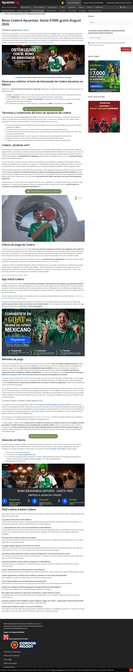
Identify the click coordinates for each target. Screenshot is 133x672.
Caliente (89, 7)
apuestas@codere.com (27, 455)
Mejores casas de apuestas (9, 7)
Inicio (2, 14)
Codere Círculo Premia (42, 417)
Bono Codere (23, 30)
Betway (81, 7)
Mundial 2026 (99, 7)
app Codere (23, 306)
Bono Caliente (62, 11)
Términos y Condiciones (12, 652)
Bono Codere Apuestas (38, 11)
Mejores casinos (25, 7)
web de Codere (25, 95)
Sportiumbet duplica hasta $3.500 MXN (119, 3)
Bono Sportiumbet (51, 11)
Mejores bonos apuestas (8, 11)
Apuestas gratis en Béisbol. (50, 261)
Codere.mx (44, 89)
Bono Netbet (82, 11)
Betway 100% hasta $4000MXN (93, 3)
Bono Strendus (72, 11)
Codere (62, 7)
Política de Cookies (10, 663)
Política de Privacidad (11, 656)
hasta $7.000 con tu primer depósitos (39, 42)
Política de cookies (56, 670)
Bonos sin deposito (39, 7)
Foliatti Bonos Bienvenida (94, 11)
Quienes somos (9, 667)
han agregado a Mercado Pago (18, 375)
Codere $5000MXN (74, 3)
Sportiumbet (71, 7)
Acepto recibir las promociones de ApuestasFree (107, 44)
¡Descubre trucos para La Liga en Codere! (15, 275)
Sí (131, 670)
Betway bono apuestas (23, 11)
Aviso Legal (8, 659)
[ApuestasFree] (9, 2)
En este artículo (18, 550)
